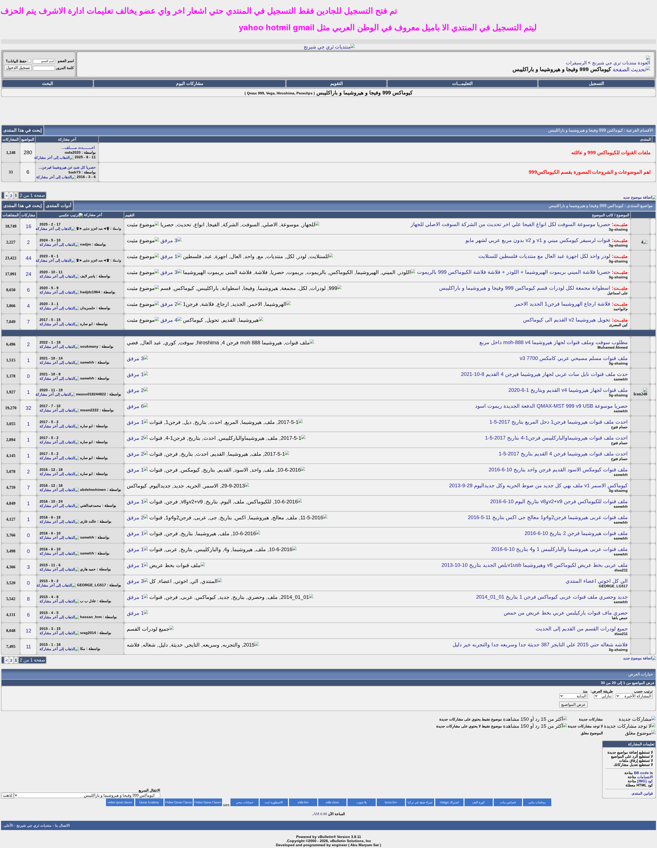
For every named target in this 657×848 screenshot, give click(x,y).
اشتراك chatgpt (449, 802)
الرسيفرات (576, 62)
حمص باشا (620, 618)
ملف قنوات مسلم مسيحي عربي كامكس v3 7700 (574, 358)
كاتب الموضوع (602, 215)
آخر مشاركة (93, 215)
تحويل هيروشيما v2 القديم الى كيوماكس (566, 320)
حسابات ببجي (244, 802)
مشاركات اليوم (189, 83)
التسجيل (596, 83)
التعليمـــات (462, 83)
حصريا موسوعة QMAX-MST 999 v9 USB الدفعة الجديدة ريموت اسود (551, 406)
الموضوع (622, 215)
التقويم (336, 83)
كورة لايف (478, 802)
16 (28, 226)
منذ (585, 691)
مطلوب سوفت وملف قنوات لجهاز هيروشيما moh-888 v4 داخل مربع (553, 342)
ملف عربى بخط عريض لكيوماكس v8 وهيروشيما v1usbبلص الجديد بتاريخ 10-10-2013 (534, 565)
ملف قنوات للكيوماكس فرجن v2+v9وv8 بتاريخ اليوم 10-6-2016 (559, 501)
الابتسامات (645, 777)
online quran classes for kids (120, 803)
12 (28, 630)
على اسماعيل (617, 293)
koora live (391, 802)
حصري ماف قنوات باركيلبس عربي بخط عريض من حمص (566, 613)
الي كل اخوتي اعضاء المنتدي (597, 581)
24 (28, 274)
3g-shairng (618, 229)
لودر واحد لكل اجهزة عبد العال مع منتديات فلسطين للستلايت (544, 256)
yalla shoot (332, 802)
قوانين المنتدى (642, 793)
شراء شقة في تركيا (420, 802)
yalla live (303, 802)
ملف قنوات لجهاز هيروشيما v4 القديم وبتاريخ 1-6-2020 (568, 390)
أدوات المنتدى (58, 205)
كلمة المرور (65, 68)
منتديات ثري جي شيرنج (614, 62)
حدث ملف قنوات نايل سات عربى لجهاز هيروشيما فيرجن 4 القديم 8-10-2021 (544, 374)
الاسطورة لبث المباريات (274, 803)
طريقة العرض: (602, 691)
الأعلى (8, 825)
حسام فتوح (619, 427)
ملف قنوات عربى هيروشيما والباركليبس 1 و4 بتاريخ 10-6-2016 (559, 549)
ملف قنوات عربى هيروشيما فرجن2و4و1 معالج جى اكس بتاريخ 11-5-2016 (548, 517)
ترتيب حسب (643, 691)
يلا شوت (361, 802)
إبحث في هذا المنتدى (22, 130)
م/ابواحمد (620, 309)
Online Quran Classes (178, 802)
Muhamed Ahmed (612, 347)
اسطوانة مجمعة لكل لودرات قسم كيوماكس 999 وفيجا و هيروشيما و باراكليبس (524, 288)
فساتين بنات (508, 802)
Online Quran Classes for (208, 803)
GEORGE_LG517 (613, 586)
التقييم (129, 215)
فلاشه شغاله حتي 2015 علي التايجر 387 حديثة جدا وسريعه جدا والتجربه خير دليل (540, 644)
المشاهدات (11, 215)
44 (28, 258)
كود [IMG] (645, 781)
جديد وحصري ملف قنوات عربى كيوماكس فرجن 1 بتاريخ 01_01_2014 (552, 597)
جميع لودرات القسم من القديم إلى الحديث (582, 628)
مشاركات (28, 215)
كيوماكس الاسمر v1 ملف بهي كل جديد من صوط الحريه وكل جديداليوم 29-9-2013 (538, 485)
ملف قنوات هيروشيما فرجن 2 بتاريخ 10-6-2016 (576, 533)
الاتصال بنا (62, 825)
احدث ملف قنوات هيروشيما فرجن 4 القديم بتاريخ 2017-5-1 (563, 453)
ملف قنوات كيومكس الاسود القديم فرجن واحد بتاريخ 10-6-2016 (558, 469)
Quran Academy (149, 802)
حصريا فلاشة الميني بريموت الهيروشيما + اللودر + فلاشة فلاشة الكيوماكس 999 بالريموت (513, 272)
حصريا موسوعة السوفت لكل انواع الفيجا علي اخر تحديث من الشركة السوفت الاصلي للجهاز (510, 224)
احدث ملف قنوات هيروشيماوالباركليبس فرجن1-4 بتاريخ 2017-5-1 (556, 438)
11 (28, 646)
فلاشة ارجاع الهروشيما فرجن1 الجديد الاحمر (562, 304)
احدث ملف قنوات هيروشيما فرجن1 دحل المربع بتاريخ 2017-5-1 (558, 422)
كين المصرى (618, 325)
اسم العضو (66, 61)
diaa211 (621, 570)
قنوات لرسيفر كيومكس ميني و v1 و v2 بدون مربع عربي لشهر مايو (538, 240)
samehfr (621, 379)
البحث (47, 83)
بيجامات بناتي (537, 802)
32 (28, 408)
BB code (641, 773)
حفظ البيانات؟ (16, 61)
